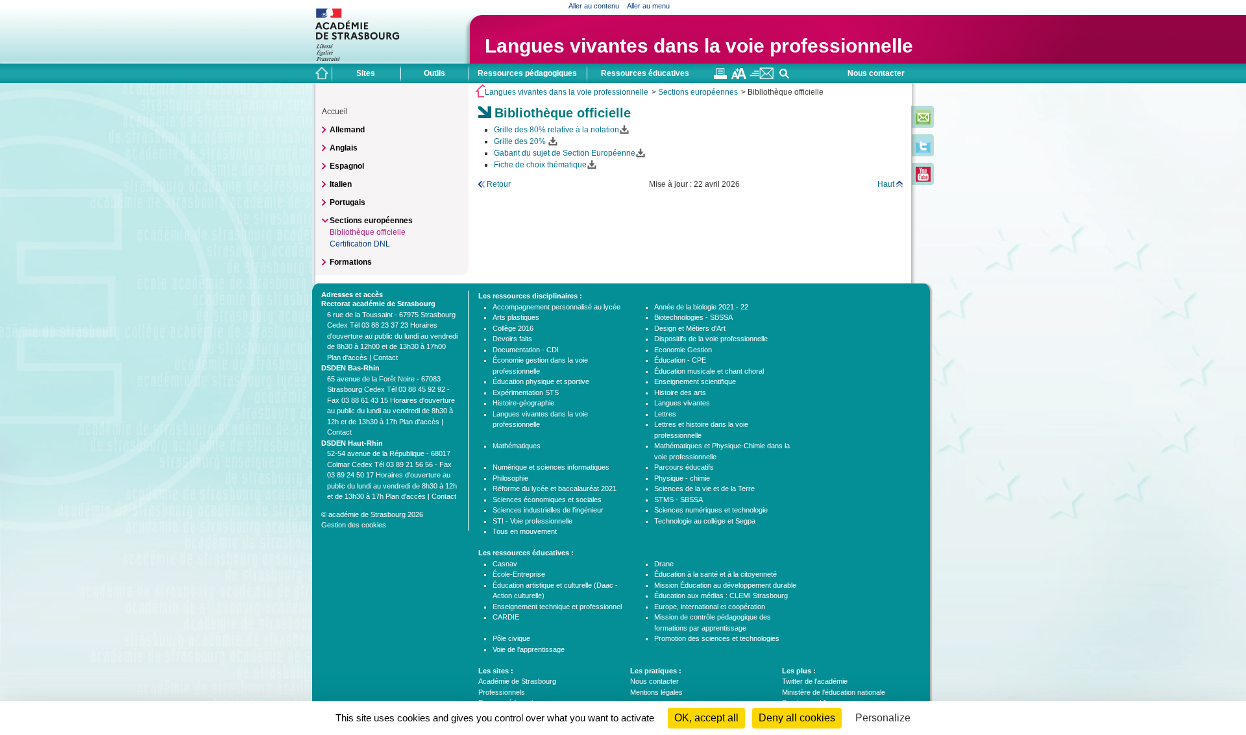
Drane (664, 564)
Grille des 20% (521, 141)
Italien (341, 184)
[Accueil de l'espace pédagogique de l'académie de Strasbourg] (322, 73)
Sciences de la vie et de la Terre (704, 488)
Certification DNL (360, 243)
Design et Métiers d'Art (690, 328)
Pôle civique (511, 638)
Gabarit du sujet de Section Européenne (564, 153)
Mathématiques (517, 446)
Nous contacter (876, 73)
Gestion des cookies (353, 525)
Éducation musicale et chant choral (709, 371)
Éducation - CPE (680, 360)
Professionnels (501, 692)
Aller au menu (648, 6)
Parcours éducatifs (684, 467)
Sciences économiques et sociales (547, 499)
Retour (499, 184)
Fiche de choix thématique (540, 164)
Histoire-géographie (523, 403)
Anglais (344, 147)
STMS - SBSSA (678, 499)
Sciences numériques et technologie (711, 510)
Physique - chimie (682, 478)
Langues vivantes (682, 403)
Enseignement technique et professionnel (557, 606)
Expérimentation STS (526, 392)
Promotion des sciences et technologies (716, 638)
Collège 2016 (513, 328)
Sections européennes (698, 92)
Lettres (665, 414)
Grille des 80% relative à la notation (556, 129)
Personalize (882, 717)
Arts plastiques (516, 317)
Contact (385, 357)
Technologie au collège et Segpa (704, 521)
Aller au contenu (593, 6)
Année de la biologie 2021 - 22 (701, 307)
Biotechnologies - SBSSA (693, 317)
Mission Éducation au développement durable (725, 585)
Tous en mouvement (525, 531)
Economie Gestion (683, 350)
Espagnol (347, 166)
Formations (351, 262)
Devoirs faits (512, 339)
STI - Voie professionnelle (532, 521)
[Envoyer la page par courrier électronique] (762, 76)
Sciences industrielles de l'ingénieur (548, 510)
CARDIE (506, 617)
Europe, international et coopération (709, 606)
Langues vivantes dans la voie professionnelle (699, 45)
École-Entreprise (519, 574)
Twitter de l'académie (815, 681)
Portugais (347, 202)
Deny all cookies (797, 717)
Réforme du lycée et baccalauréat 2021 (555, 488)
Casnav (505, 564)
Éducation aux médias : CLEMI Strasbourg (721, 595)
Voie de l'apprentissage (529, 649)
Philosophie (510, 478)
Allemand (347, 129)
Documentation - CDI (526, 350)
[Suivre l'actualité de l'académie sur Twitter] (923, 150)
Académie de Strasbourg (517, 681)
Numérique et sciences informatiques (551, 467)
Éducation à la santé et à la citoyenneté (715, 574)
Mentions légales (656, 692)
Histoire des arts (680, 392)
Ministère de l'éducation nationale (833, 692)
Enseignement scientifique (695, 381)
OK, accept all (706, 717)
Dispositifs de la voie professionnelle (711, 339)
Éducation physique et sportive (541, 381)
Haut (885, 184)
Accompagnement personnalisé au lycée (556, 307)
